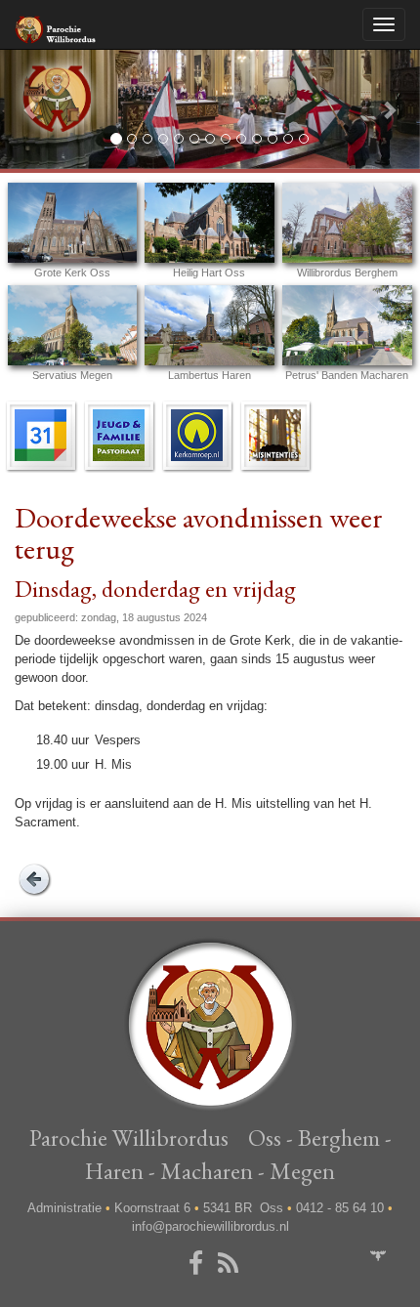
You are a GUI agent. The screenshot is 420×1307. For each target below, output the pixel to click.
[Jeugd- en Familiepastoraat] (119, 434)
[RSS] (231, 1264)
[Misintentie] (275, 434)
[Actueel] (41, 434)
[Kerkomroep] (197, 434)
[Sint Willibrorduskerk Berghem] (347, 223)
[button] (31, 109)
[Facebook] (199, 1264)
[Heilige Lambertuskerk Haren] (209, 325)
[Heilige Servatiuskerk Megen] (72, 325)
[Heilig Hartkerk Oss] (209, 223)
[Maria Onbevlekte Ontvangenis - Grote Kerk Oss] (72, 223)
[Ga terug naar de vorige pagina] (34, 878)
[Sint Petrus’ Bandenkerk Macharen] (347, 325)
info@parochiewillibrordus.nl (210, 1226)
